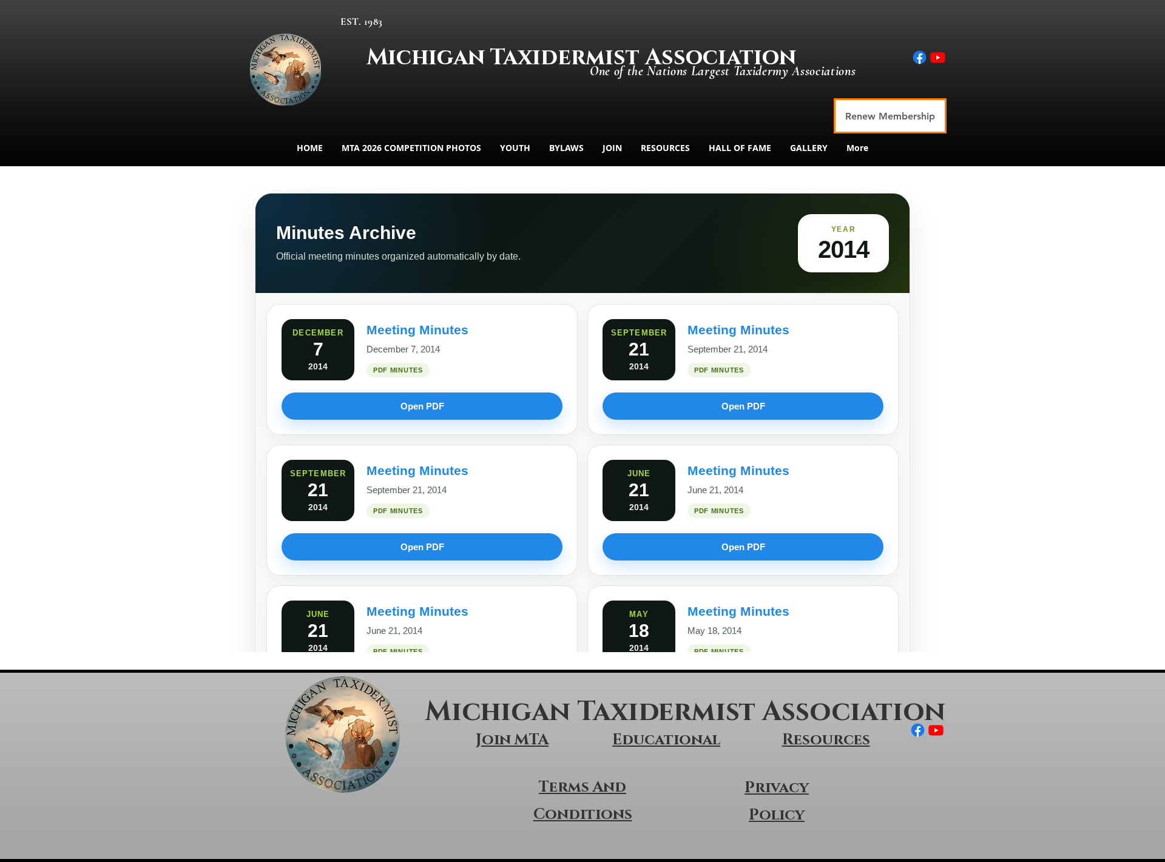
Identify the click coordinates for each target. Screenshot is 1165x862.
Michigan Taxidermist (505, 57)
